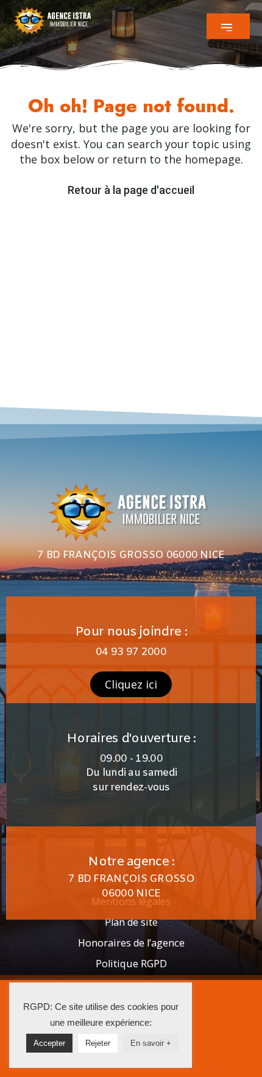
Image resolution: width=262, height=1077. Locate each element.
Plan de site (131, 922)
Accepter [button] (49, 1043)
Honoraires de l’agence (131, 943)
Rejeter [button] (97, 1043)
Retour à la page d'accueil (131, 190)
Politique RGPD (131, 963)
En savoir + (150, 1043)
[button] (228, 26)
